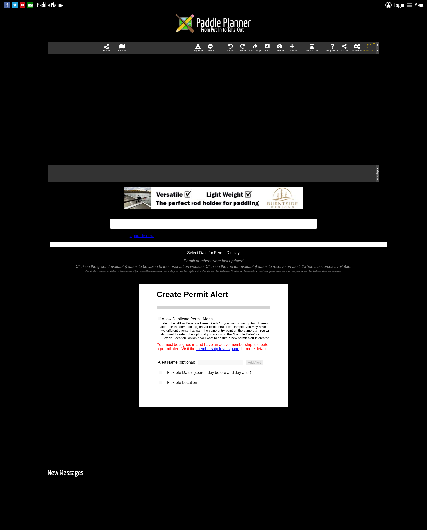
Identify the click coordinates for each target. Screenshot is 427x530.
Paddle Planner (51, 5)
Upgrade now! (142, 236)
